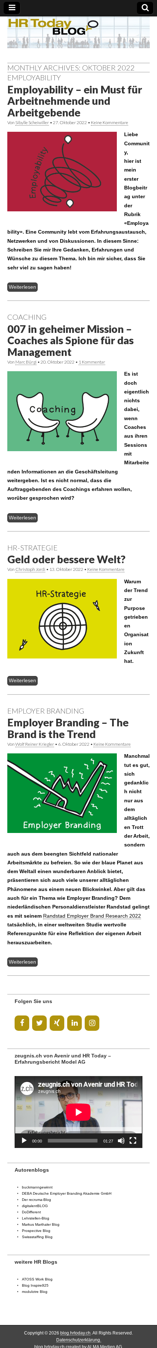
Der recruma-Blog (36, 1200)
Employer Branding (45, 710)
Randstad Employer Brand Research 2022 (92, 916)
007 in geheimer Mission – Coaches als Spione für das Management (70, 340)
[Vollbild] (133, 1140)
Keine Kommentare (109, 122)
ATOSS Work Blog (37, 1279)
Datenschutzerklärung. (78, 1340)
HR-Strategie (32, 547)
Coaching (27, 316)
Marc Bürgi (26, 362)
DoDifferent (31, 1212)
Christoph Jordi (30, 569)
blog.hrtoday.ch (75, 1333)
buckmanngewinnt (37, 1187)
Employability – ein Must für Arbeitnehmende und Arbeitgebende (74, 101)
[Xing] (57, 1023)
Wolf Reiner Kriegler (34, 744)
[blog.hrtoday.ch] (78, 32)
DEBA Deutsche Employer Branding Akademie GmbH (66, 1193)
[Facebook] (22, 1023)
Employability (34, 77)
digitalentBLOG (35, 1206)
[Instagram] (92, 1023)
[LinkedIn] (74, 1023)
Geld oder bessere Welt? (66, 559)
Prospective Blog (36, 1231)
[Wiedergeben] (24, 1140)
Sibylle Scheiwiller (32, 122)
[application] (78, 1112)
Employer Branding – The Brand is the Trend (68, 728)
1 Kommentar (91, 362)
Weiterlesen (22, 287)
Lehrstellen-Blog (35, 1218)
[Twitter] (39, 1023)
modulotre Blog (34, 1292)
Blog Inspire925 (35, 1285)
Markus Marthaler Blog (41, 1224)
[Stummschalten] (121, 1140)
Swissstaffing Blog (37, 1237)
